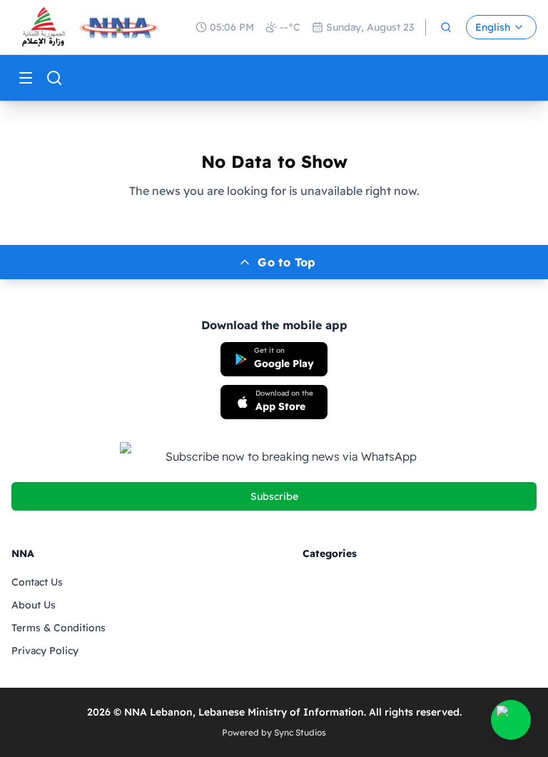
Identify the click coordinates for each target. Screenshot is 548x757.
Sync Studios (300, 732)
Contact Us (37, 582)
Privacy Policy (44, 650)
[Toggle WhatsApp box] (511, 720)
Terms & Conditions (58, 627)
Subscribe (274, 496)
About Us (33, 604)
